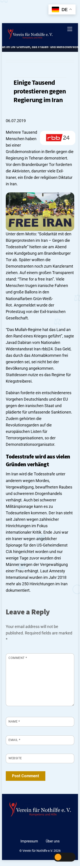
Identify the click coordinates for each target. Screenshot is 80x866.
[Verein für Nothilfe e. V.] (30, 34)
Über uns (53, 841)
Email (14, 740)
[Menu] (69, 29)
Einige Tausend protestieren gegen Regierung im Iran (40, 91)
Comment (17, 658)
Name (14, 721)
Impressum (29, 841)
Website (15, 758)
